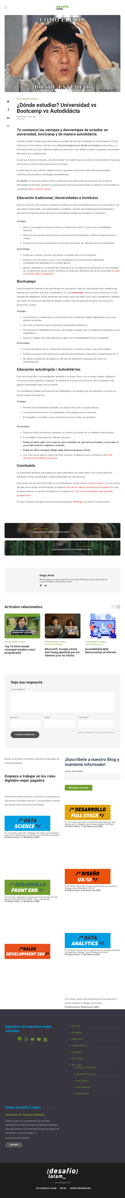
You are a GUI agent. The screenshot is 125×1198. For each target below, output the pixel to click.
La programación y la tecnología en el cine (71, 549)
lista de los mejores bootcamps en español (88, 487)
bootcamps (77, 292)
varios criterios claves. (40, 189)
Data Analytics (83, 1087)
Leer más (14, 1145)
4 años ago (31, 117)
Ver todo (76, 1026)
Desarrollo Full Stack (86, 1068)
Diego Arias (21, 117)
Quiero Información (80, 1188)
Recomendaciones (27, 99)
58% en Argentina (44, 273)
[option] (22, 634)
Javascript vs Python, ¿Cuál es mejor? (52, 532)
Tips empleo (78, 1058)
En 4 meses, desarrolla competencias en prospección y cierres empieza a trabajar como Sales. (91, 1003)
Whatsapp (78, 501)
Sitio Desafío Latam (46, 1188)
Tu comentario (18, 689)
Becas (63, 1188)
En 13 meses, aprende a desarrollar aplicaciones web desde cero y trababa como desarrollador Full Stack (90, 824)
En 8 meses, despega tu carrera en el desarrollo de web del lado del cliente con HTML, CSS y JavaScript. (31, 898)
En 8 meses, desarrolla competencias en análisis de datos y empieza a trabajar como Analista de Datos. (92, 952)
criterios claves (95, 483)
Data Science (82, 1081)
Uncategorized (54, 644)
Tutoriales (76, 1052)
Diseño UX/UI (82, 1094)
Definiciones (41, 529)
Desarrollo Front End (86, 1074)
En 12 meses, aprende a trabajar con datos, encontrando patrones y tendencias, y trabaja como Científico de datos (32, 835)
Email (47, 717)
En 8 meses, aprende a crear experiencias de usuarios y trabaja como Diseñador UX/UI (91, 888)
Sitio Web (83, 717)
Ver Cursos (77, 1065)
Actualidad (84, 546)
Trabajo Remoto (79, 1045)
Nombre (14, 717)
